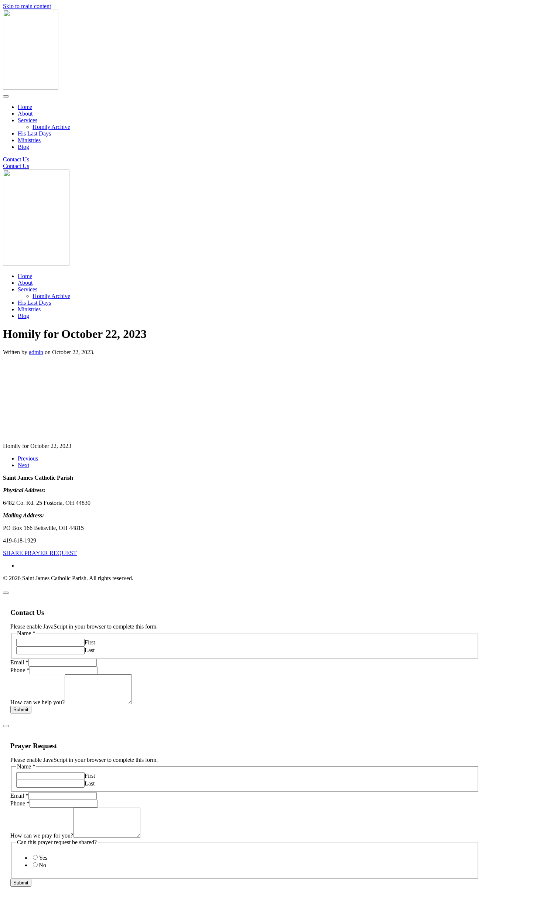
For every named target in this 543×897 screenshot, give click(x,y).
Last (90, 650)
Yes (43, 858)
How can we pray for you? (41, 835)
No (42, 865)
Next (23, 465)
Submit (20, 709)
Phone (20, 670)
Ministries (29, 140)
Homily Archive (51, 127)
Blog (23, 147)
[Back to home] (30, 88)
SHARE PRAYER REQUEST (40, 553)
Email (19, 662)
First (90, 642)
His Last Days (34, 133)
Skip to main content (27, 6)
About (25, 113)
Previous (28, 458)
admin (36, 352)
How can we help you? (37, 702)
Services (27, 120)
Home (25, 107)
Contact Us (16, 159)
